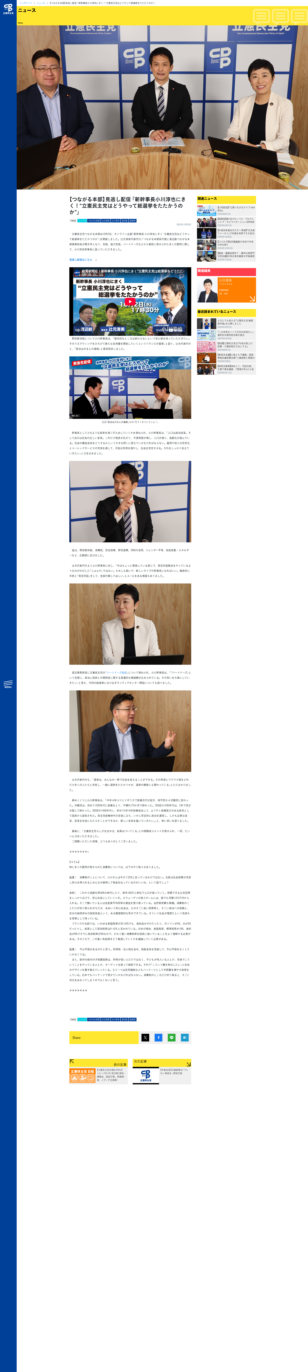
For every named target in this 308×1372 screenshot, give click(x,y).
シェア (158, 1037)
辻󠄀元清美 (106, 220)
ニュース (41, 2)
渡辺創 (125, 220)
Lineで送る (171, 1037)
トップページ (25, 2)
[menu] (8, 684)
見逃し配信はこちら (80, 259)
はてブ (185, 1037)
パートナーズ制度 (117, 672)
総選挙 (133, 220)
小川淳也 (116, 220)
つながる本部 (94, 220)
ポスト (145, 1037)
